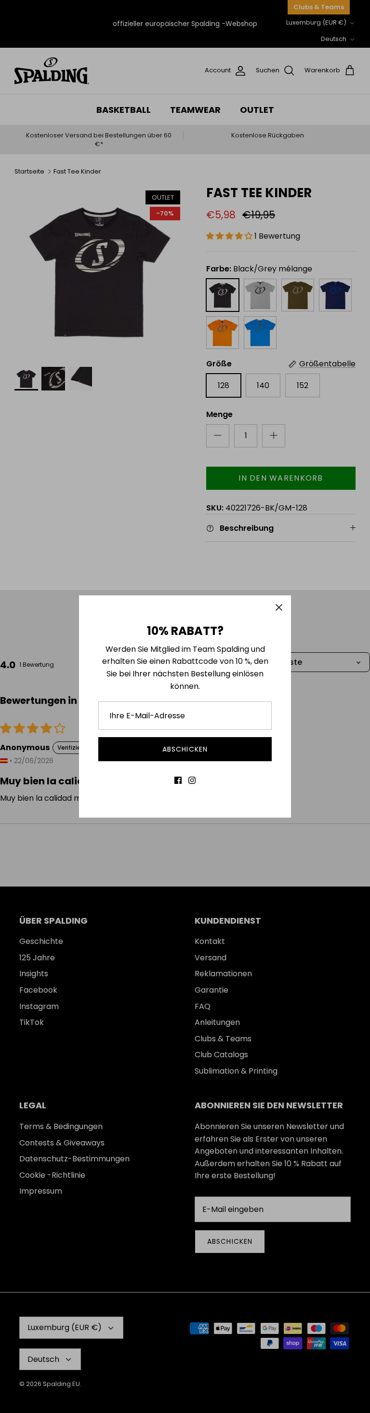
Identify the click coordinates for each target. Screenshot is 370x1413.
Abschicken (185, 749)
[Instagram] (192, 780)
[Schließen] (279, 607)
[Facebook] (178, 780)
